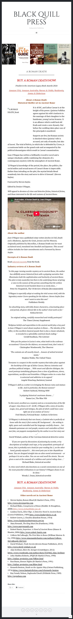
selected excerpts (19, 261)
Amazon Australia (30, 90)
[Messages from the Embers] (27, 610)
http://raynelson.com (17, 576)
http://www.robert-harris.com (33, 532)
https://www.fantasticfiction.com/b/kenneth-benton (36, 570)
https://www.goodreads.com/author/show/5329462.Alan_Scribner (36, 552)
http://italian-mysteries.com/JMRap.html (25, 558)
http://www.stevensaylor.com (20, 503)
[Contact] (50, 610)
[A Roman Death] (36, 610)
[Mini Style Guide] (32, 610)
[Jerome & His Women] (41, 610)
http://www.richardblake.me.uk (27, 508)
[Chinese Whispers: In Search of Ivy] (45, 610)
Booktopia (58, 90)
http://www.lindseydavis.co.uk (43, 514)
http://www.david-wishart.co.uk (22, 547)
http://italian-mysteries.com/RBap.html (25, 564)
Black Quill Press (36, 18)
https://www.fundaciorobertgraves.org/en (26, 520)
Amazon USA (15, 90)
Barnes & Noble (46, 90)
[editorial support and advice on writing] (23, 610)
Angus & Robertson (41, 490)
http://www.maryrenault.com (20, 526)
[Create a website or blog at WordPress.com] (36, 614)
